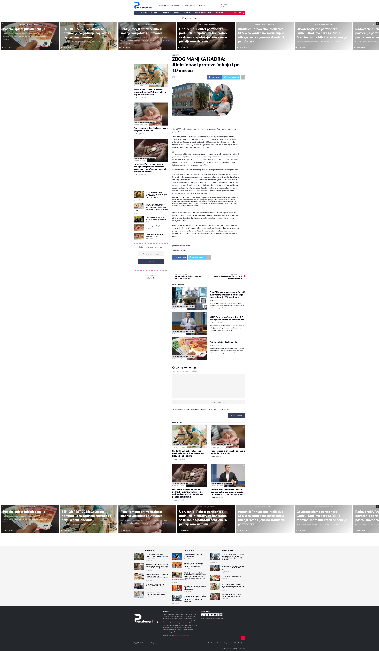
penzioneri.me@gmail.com (182, 635)
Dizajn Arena (154, 643)
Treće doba (165, 13)
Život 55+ (187, 13)
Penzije (213, 643)
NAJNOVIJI (164, 5)
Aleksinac (176, 250)
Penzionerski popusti (203, 13)
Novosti (143, 13)
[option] (30, 36)
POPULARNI (177, 5)
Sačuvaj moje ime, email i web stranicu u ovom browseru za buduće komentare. (200, 409)
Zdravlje (154, 13)
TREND (202, 5)
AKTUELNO (190, 5)
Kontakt (219, 13)
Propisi (177, 13)
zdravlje (183, 250)
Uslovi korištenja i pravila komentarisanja (233, 648)
